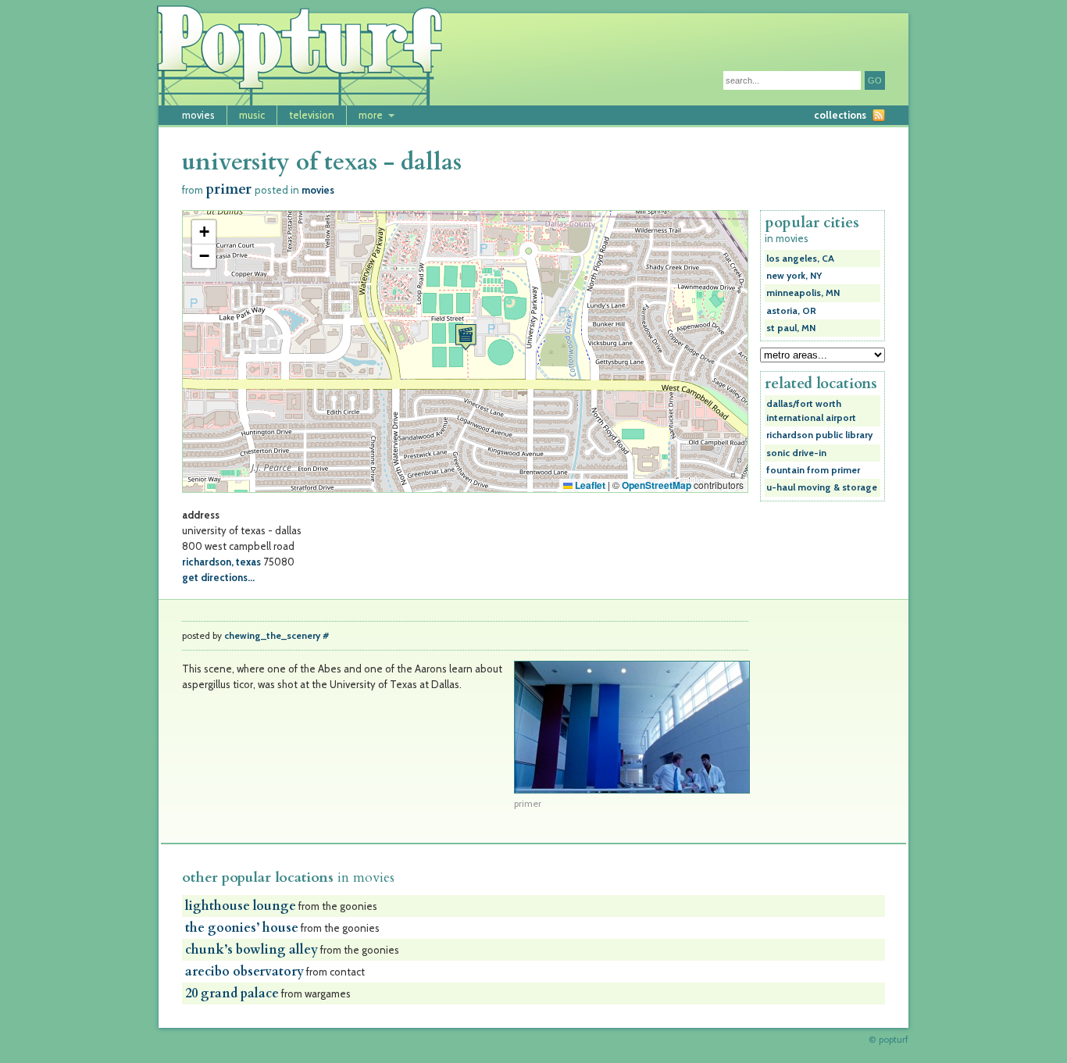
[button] (465, 337)
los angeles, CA (800, 258)
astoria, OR (791, 310)
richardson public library (819, 435)
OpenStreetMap (656, 485)
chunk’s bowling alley (251, 949)
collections (840, 115)
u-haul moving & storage (821, 487)
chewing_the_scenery (272, 635)
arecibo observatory (244, 971)
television (311, 115)
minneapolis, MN (803, 292)
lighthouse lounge (240, 906)
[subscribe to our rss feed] (879, 115)
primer (229, 189)
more (371, 115)
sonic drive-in (796, 453)
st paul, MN (790, 328)
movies (198, 115)
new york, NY (794, 275)
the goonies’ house (241, 927)
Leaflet (589, 485)
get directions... (218, 577)
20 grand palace (232, 993)
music (252, 115)
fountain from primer (813, 470)
